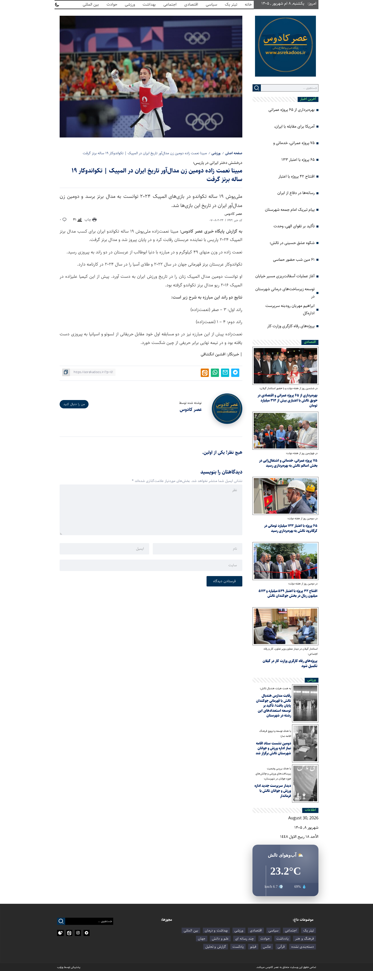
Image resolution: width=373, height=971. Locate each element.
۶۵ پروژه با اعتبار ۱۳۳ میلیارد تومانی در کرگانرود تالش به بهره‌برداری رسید (290, 528)
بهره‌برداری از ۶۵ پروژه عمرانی (291, 110)
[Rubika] (60, 933)
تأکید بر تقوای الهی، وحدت (294, 226)
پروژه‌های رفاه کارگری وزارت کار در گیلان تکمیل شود (290, 663)
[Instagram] (78, 933)
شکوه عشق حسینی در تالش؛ (292, 243)
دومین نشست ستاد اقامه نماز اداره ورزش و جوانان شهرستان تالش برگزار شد (273, 748)
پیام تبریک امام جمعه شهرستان (290, 209)
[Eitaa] (69, 933)
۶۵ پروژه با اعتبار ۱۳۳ (298, 160)
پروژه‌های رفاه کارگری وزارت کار (291, 326)
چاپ (88, 220)
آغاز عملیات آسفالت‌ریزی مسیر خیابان (285, 276)
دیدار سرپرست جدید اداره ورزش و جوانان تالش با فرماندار (273, 791)
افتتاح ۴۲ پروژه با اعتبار (296, 176)
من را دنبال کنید (74, 404)
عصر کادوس (233, 214)
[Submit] (257, 88)
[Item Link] (285, 366)
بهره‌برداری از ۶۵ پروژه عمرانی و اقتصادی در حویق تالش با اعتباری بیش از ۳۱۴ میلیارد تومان (287, 400)
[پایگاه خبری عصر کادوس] (285, 46)
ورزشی (216, 153)
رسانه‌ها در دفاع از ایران (296, 193)
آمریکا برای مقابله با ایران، (294, 126)
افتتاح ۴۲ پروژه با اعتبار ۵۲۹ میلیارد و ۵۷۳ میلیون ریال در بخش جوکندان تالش (288, 593)
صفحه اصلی (233, 153)
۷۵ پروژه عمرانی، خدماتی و (294, 143)
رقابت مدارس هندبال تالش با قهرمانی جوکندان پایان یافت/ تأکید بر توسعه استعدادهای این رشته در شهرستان (273, 705)
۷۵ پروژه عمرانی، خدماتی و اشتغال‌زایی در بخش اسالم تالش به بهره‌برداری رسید (288, 463)
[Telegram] (86, 933)
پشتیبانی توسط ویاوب (68, 967)
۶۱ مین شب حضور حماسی (294, 259)
